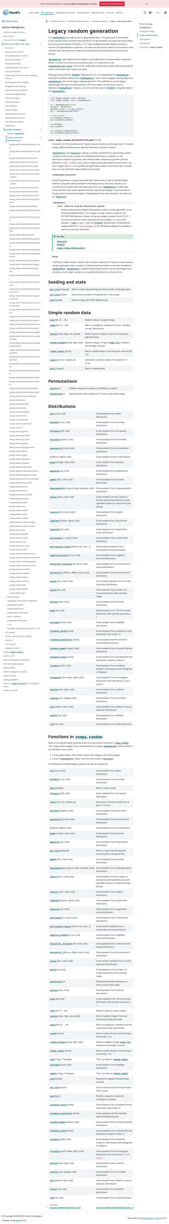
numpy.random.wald (17, 585)
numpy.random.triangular (19, 573)
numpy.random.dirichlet (18, 420)
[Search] (144, 13)
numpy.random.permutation (20, 494)
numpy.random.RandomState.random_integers (24, 175)
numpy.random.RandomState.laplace (24, 260)
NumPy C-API (8, 656)
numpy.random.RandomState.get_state (24, 145)
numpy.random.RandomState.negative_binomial (24, 297)
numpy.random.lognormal (19, 459)
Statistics (9, 640)
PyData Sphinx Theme (150, 1218)
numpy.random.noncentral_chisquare (24, 479)
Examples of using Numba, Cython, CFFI (23, 628)
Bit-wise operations (13, 59)
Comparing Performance (17, 620)
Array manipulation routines (16, 56)
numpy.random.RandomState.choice (24, 187)
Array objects (8, 36)
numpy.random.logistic (18, 455)
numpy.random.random (18, 518)
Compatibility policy (15, 605)
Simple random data (148, 35)
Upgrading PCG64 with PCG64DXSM (22, 601)
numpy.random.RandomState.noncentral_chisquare (24, 304)
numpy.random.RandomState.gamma (24, 239)
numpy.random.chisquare (19, 412)
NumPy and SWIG (10, 690)
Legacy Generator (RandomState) (15, 139)
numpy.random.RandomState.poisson (24, 324)
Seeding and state (146, 31)
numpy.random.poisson (18, 498)
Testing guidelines (10, 679)
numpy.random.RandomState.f (21, 235)
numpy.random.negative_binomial (23, 475)
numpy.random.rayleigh (18, 534)
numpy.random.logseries (19, 463)
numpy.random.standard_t (20, 569)
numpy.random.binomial (19, 404)
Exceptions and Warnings (15, 86)
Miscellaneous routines (14, 122)
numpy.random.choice (18, 416)
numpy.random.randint (18, 510)
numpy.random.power (18, 502)
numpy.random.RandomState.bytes (23, 191)
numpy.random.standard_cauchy (22, 553)
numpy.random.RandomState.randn (23, 166)
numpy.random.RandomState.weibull (24, 392)
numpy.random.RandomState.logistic (24, 264)
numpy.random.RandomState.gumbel (24, 249)
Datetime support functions (16, 67)
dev (158, 12)
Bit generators (13, 597)
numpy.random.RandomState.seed (23, 158)
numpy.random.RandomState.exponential (24, 229)
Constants (9, 48)
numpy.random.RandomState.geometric (24, 244)
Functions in (150, 47)
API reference (47, 12)
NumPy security (9, 675)
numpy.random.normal (18, 486)
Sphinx (18, 1220)
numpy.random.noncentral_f (20, 483)
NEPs (118, 12)
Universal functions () (14, 40)
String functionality (13, 63)
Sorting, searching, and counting (18, 636)
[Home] (47, 21)
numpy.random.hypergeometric (22, 447)
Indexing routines (12, 102)
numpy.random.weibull (18, 589)
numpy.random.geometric (19, 435)
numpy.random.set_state (19, 546)
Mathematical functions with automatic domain (21, 77)
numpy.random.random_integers (22, 522)
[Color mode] (151, 13)
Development (83, 12)
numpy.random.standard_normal (22, 565)
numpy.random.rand (17, 506)
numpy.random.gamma (18, 431)
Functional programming (15, 94)
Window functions (12, 648)
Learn (109, 12)
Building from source (65, 12)
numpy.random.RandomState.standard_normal (24, 358)
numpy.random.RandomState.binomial (24, 211)
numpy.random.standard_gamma (22, 561)
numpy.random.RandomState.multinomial (24, 283)
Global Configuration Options (15, 671)
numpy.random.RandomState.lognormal (24, 269)
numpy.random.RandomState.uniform (24, 377)
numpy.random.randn (18, 514)
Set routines (10, 632)
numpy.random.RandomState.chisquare (24, 218)
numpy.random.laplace (18, 451)
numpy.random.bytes (17, 408)
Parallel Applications (15, 609)
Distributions (144, 43)
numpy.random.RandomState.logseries (24, 276)
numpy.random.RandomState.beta (23, 206)
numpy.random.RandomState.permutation (24, 201)
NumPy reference (58, 21)
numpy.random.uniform (18, 577)
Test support (10, 644)
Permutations (145, 39)
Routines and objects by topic (16, 44)
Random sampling (13, 129)
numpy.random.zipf (17, 593)
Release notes (98, 12)
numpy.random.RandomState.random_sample (24, 182)
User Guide (34, 12)
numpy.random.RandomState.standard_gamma (24, 351)
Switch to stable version (112, 3)
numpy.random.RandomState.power (24, 328)
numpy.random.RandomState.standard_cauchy (24, 337)
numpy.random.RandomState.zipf (23, 396)
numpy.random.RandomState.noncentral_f (24, 311)
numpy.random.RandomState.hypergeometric (24, 255)
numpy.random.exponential (20, 424)
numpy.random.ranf (17, 530)
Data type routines (13, 71)
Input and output (12, 98)
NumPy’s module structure (14, 32)
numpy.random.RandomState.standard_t (24, 365)
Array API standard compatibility (16, 660)
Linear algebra (11, 106)
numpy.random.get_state (19, 439)
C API (9, 624)
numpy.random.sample (18, 538)
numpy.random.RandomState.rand (23, 162)
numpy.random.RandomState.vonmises (24, 383)
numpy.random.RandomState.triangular (24, 372)
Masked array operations (15, 114)
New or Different (14, 616)
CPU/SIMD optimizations (13, 664)
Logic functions (11, 110)
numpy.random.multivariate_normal (23, 471)
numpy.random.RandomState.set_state (24, 152)
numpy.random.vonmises (19, 581)
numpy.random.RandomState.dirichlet (24, 224)
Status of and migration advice (21, 685)
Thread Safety (9, 668)
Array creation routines (14, 52)
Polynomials (10, 125)
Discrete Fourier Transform (16, 90)
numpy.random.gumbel (18, 443)
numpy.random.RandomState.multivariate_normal (24, 290)
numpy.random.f (16, 427)
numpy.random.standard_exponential (24, 557)
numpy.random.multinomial (20, 467)
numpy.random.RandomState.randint (24, 170)
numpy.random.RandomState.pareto (24, 320)
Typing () (13, 652)
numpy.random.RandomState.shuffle (24, 195)
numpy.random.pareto (18, 490)
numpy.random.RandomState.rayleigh (24, 332)
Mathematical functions (14, 118)
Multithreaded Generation (17, 613)
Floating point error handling (17, 82)
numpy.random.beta (17, 400)
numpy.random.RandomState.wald (23, 388)
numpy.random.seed (17, 542)
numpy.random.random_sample (22, 526)
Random (15, 133)
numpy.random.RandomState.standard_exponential (24, 344)
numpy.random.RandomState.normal (24, 316)
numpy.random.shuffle (18, 550)
